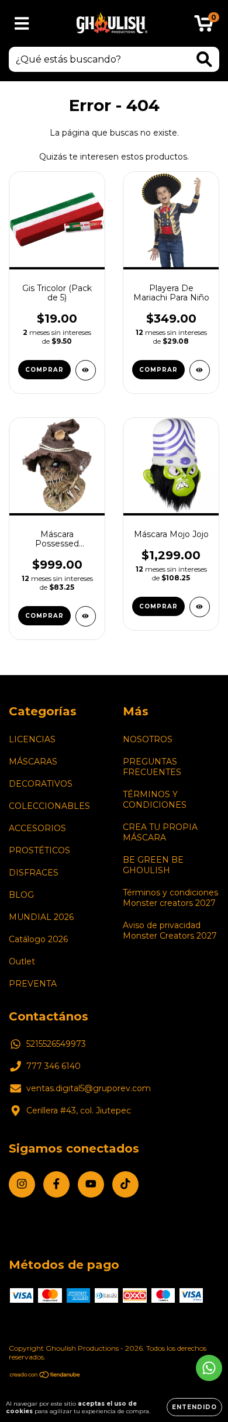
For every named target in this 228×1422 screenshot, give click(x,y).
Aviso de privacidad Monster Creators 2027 (170, 930)
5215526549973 (56, 1044)
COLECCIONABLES (49, 806)
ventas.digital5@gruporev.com (88, 1088)
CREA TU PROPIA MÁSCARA (160, 832)
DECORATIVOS (40, 784)
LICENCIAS (32, 739)
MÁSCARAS (33, 761)
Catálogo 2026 (38, 939)
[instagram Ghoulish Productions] (22, 1184)
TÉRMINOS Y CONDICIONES (154, 799)
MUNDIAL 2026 (41, 917)
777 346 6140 (53, 1066)
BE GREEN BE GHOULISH (153, 865)
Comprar (158, 369)
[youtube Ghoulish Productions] (91, 1184)
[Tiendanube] (45, 1376)
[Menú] (22, 23)
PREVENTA (33, 983)
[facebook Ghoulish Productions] (56, 1184)
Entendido (194, 1407)
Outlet (22, 961)
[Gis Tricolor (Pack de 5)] (85, 370)
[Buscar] (204, 59)
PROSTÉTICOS (39, 850)
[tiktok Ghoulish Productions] (125, 1184)
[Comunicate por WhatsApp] (209, 1368)
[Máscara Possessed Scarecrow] (85, 616)
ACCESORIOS (37, 828)
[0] (203, 26)
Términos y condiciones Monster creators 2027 (170, 897)
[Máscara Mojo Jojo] (199, 607)
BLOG (21, 895)
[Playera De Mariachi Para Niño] (199, 370)
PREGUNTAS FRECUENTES (152, 766)
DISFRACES (33, 872)
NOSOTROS (147, 739)
